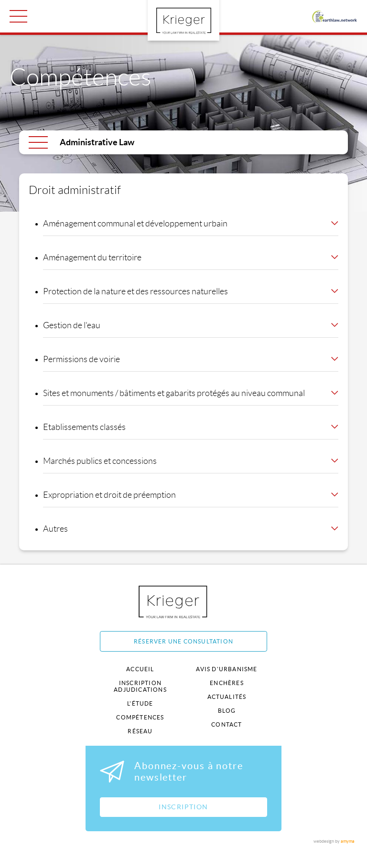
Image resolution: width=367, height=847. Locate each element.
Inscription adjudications (140, 686)
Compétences (140, 717)
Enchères (227, 683)
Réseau (140, 731)
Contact (226, 724)
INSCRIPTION (183, 807)
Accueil (140, 669)
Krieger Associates (183, 602)
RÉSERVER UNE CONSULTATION (183, 641)
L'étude (140, 703)
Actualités (227, 697)
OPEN (18, 16)
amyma (348, 841)
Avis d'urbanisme (226, 669)
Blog (227, 711)
